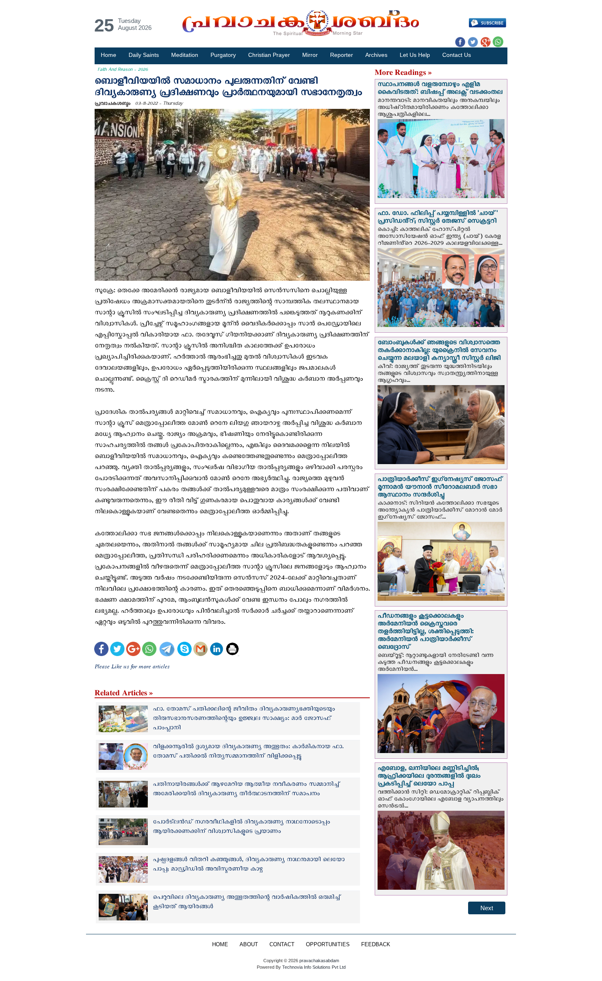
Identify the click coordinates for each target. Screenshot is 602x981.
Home (108, 55)
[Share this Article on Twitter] (117, 650)
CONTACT (281, 944)
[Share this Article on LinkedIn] (216, 650)
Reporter (341, 55)
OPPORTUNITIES (328, 944)
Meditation (184, 55)
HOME (220, 944)
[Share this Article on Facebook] (101, 650)
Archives (376, 55)
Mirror (310, 55)
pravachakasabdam (319, 960)
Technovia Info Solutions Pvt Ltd (313, 967)
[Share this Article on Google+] (133, 650)
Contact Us (456, 55)
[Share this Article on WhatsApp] (149, 650)
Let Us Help (415, 55)
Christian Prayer (269, 55)
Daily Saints (144, 55)
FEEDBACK (375, 944)
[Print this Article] (232, 650)
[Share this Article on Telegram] (166, 650)
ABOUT (249, 944)
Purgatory (223, 55)
